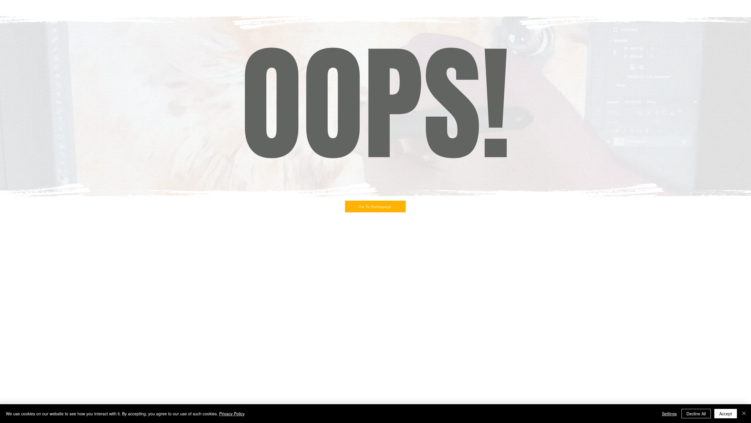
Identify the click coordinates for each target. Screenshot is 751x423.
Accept (725, 414)
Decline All (696, 414)
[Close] (743, 413)
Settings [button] (669, 414)
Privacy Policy (232, 414)
